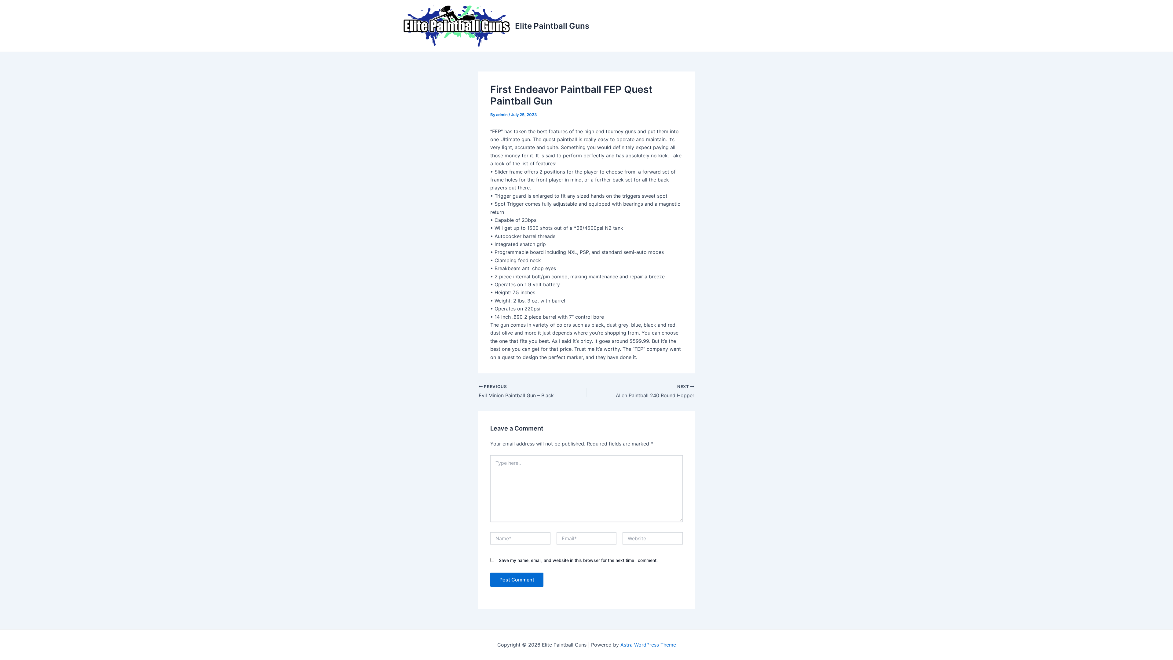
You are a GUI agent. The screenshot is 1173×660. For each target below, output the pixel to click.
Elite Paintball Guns (552, 26)
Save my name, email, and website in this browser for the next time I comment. (578, 560)
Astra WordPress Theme (648, 645)
